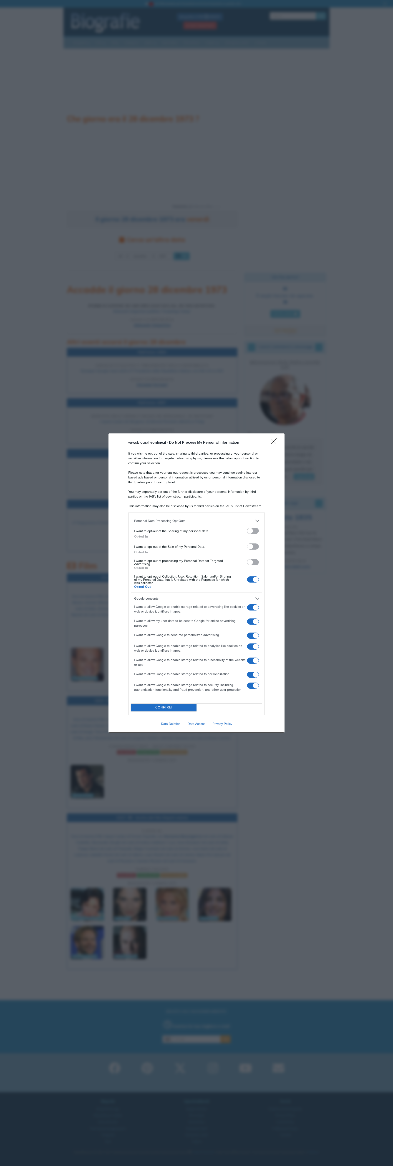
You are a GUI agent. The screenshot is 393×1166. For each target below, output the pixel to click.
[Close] (275, 442)
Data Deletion (171, 724)
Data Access (196, 724)
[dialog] (196, 583)
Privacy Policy (222, 724)
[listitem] (196, 520)
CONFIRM (163, 707)
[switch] (253, 531)
